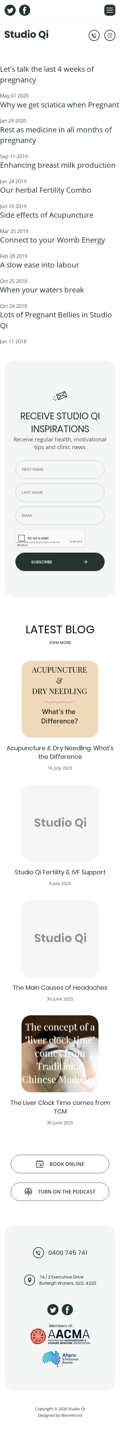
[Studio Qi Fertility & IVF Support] (60, 823)
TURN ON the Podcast (66, 1191)
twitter (10, 10)
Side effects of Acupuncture (46, 215)
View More (60, 642)
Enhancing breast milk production (58, 165)
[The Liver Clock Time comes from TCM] (60, 1053)
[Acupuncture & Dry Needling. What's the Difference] (60, 699)
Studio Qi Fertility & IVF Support (60, 872)
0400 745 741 (94, 35)
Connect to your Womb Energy (52, 240)
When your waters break (42, 289)
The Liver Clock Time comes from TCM (60, 1107)
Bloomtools (71, 1415)
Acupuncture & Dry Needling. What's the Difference (60, 752)
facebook (24, 10)
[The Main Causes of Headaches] (60, 938)
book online (109, 35)
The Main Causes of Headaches (60, 987)
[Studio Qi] (26, 33)
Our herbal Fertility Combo (45, 190)
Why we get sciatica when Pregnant (59, 104)
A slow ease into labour (39, 265)
